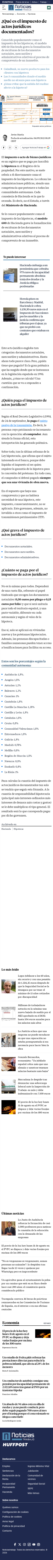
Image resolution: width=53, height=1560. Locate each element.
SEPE (30, 1488)
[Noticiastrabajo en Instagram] (24, 1544)
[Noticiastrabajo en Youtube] (33, 1544)
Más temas (33, 1493)
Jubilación (33, 1470)
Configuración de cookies (15, 1512)
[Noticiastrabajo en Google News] (38, 1544)
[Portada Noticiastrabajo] (26, 1436)
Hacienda (6, 828)
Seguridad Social (36, 1483)
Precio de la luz (22, 2)
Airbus (35, 2)
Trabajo (43, 2)
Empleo (6, 1466)
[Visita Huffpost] (49, 7)
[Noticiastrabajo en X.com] (19, 1544)
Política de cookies (12, 1516)
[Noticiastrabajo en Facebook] (14, 1544)
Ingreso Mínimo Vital (38, 1466)
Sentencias (8, 1470)
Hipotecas (18, 828)
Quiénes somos (10, 1507)
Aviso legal (8, 1521)
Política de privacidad (13, 1526)
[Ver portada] (19, 7)
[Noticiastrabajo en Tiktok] (29, 1544)
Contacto (7, 1530)
